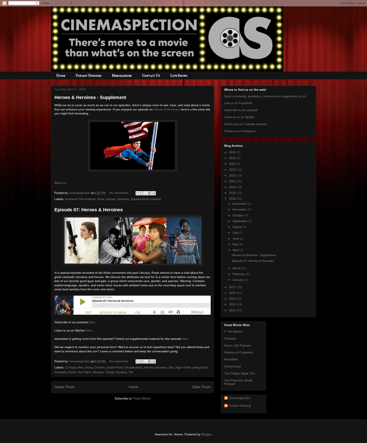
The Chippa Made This (239, 373)
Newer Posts (64, 387)
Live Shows (178, 75)
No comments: (119, 193)
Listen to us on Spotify (239, 117)
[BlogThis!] (142, 193)
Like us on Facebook (238, 103)
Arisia (100, 199)
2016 (233, 293)
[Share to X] (146, 193)
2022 (233, 175)
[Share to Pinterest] (154, 193)
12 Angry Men (74, 367)
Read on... (61, 183)
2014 (233, 304)
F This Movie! (233, 331)
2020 (233, 187)
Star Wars (84, 372)
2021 (233, 181)
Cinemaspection (239, 398)
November (240, 209)
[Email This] (138, 193)
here (92, 322)
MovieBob (231, 359)
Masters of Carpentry (238, 352)
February (239, 274)
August (238, 227)
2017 (233, 287)
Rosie (72, 372)
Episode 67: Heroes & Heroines (88, 209)
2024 (233, 163)
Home (60, 75)
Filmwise (230, 338)
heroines (123, 199)
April (236, 250)
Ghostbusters (133, 367)
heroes (111, 199)
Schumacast (232, 366)
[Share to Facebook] (150, 193)
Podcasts (60, 372)
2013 (233, 310)
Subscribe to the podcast (241, 110)
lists (171, 367)
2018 (233, 198)
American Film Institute (80, 199)
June (236, 238)
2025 (233, 158)
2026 (233, 152)
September (240, 221)
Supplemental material (146, 199)
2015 (233, 298)
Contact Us (151, 75)
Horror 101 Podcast (237, 345)
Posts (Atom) (142, 398)
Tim (130, 372)
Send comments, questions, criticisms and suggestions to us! (265, 96)
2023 (233, 169)
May (236, 244)
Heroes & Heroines (166, 109)
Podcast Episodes (88, 75)
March (237, 268)
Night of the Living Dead (191, 367)
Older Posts (201, 387)
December (240, 203)
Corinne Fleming (240, 405)
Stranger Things (103, 372)
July (236, 232)
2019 (233, 193)
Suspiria (121, 372)
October (238, 215)
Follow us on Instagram (240, 131)
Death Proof (115, 367)
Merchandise (122, 75)
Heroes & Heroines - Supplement (90, 97)
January (238, 279)
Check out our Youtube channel (245, 124)
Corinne (99, 367)
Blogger (206, 434)
